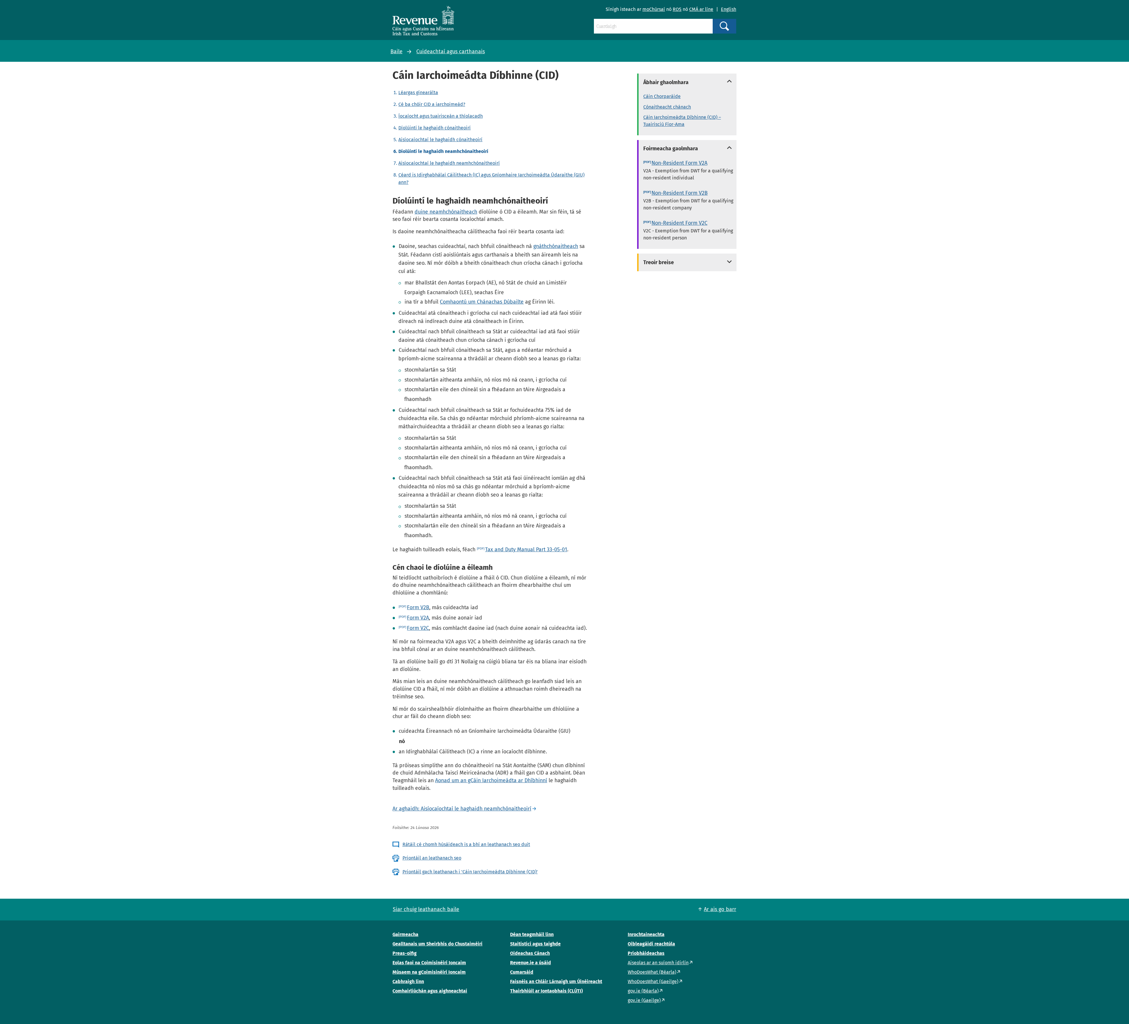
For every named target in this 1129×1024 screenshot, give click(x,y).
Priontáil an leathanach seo (432, 858)
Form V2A (418, 618)
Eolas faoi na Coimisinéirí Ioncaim (429, 962)
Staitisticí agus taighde (535, 944)
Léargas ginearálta (418, 92)
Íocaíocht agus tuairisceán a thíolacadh (440, 116)
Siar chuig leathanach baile (426, 909)
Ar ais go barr (720, 909)
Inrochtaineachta (646, 934)
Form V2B (418, 607)
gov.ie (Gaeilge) (644, 1000)
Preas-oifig (405, 953)
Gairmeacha (405, 934)
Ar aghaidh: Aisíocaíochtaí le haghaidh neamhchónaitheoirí (462, 808)
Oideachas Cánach (530, 953)
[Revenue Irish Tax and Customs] (423, 20)
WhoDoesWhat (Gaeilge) (653, 981)
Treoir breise (658, 262)
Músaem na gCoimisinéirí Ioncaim (429, 972)
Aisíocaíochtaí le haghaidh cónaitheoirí (440, 139)
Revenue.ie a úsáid (530, 962)
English (728, 9)
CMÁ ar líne (701, 9)
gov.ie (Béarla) (643, 991)
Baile (396, 51)
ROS (677, 9)
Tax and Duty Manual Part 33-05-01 (526, 549)
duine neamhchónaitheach (446, 212)
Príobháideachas (646, 953)
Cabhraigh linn (408, 981)
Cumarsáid (521, 972)
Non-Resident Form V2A (679, 163)
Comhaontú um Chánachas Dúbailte (482, 302)
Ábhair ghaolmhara (666, 82)
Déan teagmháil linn (532, 934)
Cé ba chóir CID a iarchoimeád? (431, 104)
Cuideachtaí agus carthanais (450, 51)
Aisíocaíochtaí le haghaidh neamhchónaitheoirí (449, 163)
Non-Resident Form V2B (680, 193)
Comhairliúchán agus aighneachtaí (430, 991)
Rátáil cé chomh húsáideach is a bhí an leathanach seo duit (466, 844)
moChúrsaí (653, 9)
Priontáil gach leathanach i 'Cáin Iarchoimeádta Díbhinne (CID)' (470, 872)
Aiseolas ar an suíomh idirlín (658, 962)
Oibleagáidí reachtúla (651, 944)
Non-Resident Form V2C (679, 223)
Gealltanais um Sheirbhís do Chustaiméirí (437, 944)
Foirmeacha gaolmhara (670, 148)
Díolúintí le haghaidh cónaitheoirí (434, 128)
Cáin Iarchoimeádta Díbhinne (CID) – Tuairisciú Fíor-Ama (682, 120)
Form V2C (418, 628)
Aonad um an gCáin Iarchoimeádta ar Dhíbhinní (491, 780)
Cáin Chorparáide (662, 96)
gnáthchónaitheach (555, 246)
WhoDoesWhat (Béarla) (652, 972)
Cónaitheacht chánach (667, 107)
